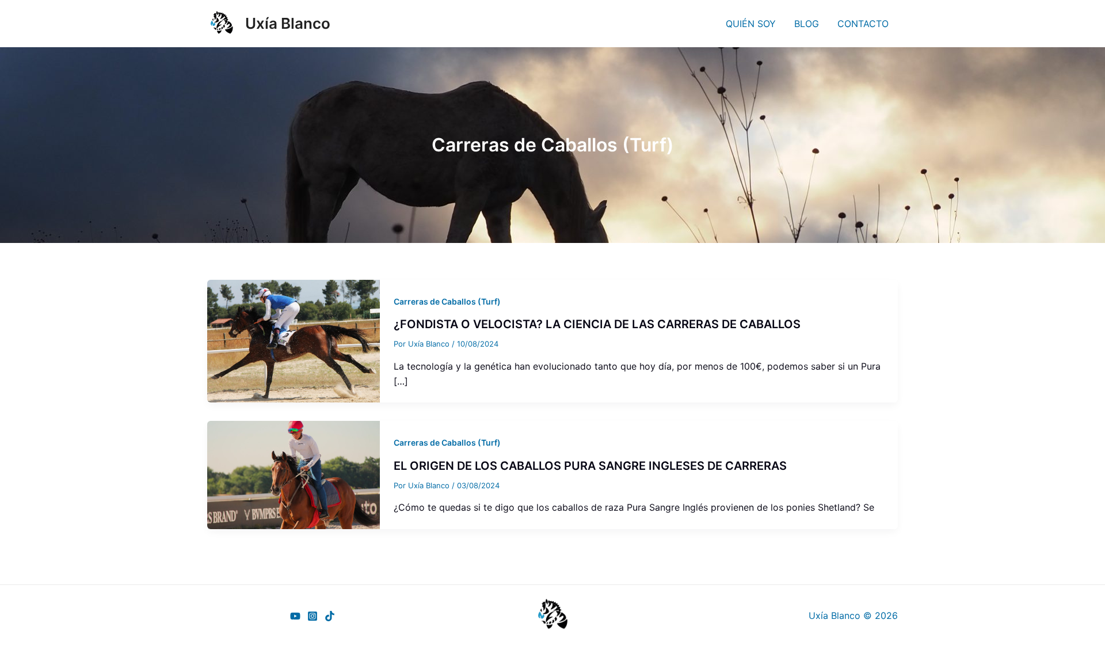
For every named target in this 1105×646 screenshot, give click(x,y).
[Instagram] (312, 616)
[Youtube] (295, 616)
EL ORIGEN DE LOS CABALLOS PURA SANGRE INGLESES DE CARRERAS (590, 466)
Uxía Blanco (287, 23)
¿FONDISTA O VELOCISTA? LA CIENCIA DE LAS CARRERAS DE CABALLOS (597, 324)
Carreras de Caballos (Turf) (447, 301)
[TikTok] (330, 616)
